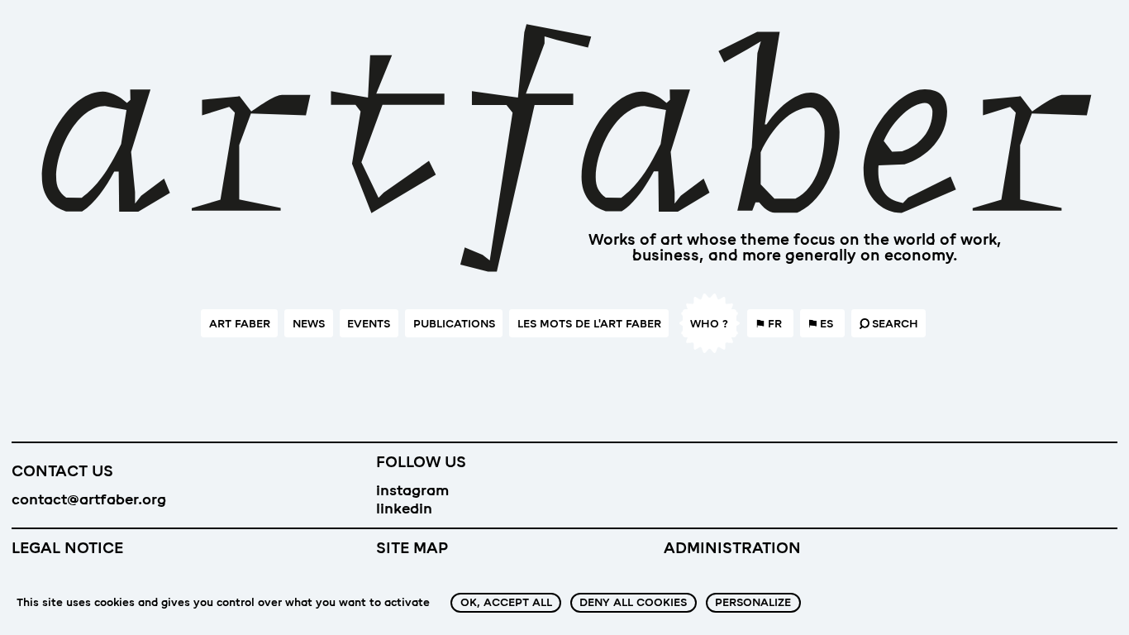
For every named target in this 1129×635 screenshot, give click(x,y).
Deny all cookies (633, 602)
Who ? (709, 324)
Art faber (239, 324)
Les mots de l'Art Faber (589, 324)
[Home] (564, 154)
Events (368, 324)
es (826, 324)
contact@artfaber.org (89, 499)
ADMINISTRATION (732, 548)
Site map (412, 548)
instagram (412, 490)
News (309, 324)
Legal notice (67, 548)
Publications (454, 324)
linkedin (404, 508)
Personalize (753, 602)
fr (775, 324)
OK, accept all (506, 602)
